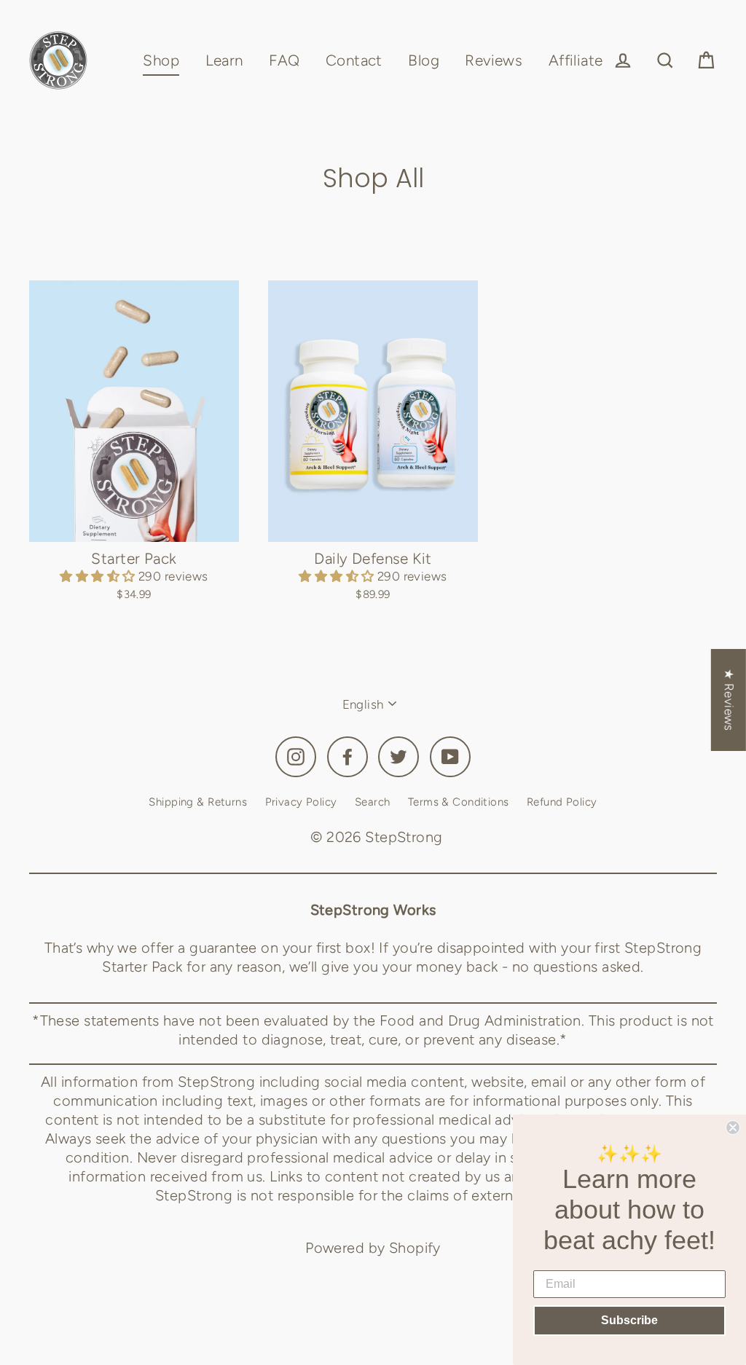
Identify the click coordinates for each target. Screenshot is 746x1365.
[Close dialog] (733, 1127)
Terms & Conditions (458, 802)
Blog (423, 60)
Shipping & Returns (198, 802)
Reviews (493, 60)
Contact (354, 60)
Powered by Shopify (373, 1247)
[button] (99, 576)
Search (372, 802)
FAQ (284, 60)
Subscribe (629, 1320)
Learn (224, 60)
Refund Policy (562, 802)
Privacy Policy (301, 802)
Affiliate (576, 60)
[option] (134, 411)
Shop (161, 60)
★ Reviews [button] (729, 700)
